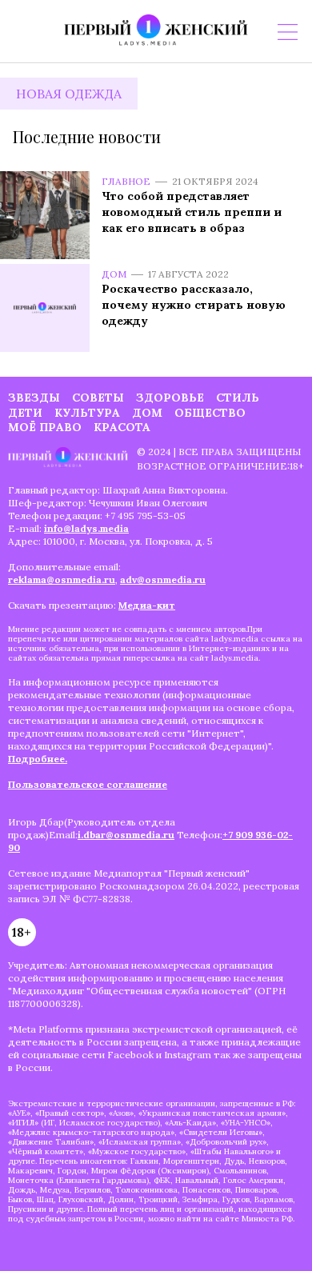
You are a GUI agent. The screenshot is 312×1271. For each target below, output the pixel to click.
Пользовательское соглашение (87, 784)
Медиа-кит (146, 605)
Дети (25, 413)
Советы (98, 397)
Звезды (34, 397)
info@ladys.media (86, 528)
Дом (114, 274)
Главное (126, 181)
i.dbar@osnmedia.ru (126, 835)
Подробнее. (37, 759)
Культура (87, 413)
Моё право (45, 427)
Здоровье (170, 397)
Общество (210, 413)
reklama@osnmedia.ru (61, 580)
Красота (122, 427)
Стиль (237, 397)
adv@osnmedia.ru (163, 580)
